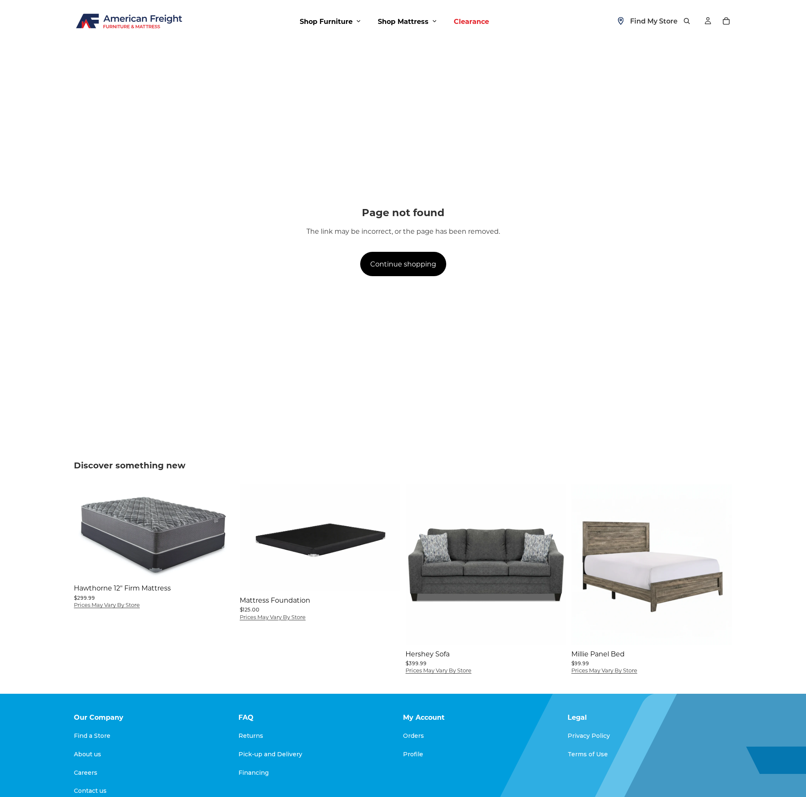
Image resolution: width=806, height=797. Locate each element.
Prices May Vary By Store (107, 604)
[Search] (687, 21)
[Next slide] (387, 537)
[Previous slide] (252, 537)
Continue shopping (403, 263)
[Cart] (726, 21)
